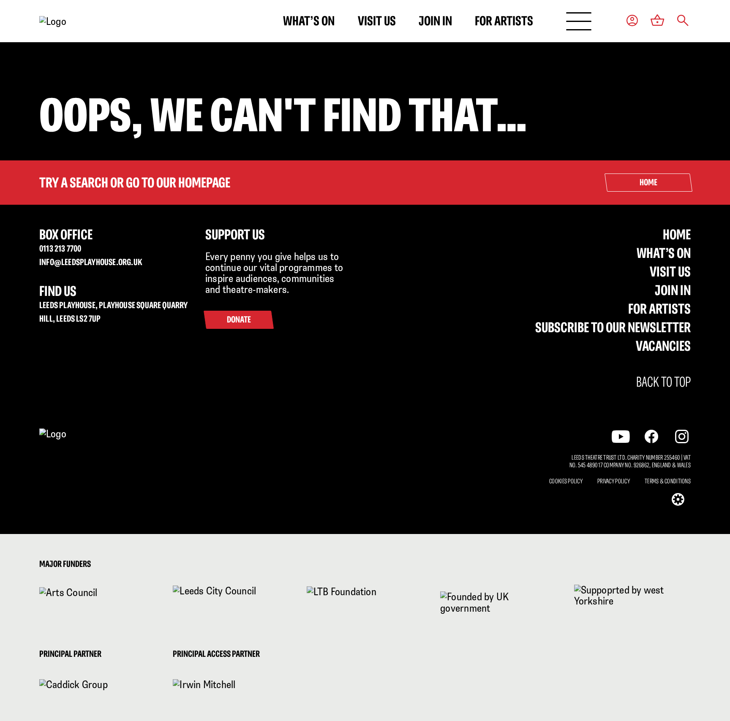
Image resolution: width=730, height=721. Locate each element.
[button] (683, 21)
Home (677, 234)
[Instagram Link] (682, 436)
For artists (504, 21)
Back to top (663, 382)
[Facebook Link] (651, 436)
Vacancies (663, 345)
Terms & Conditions (668, 481)
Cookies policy (566, 481)
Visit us (377, 21)
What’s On (664, 252)
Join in (435, 21)
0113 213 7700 (60, 248)
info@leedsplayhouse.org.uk (90, 262)
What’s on (309, 21)
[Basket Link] (658, 21)
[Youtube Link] (621, 436)
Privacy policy (613, 481)
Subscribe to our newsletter (613, 327)
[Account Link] (632, 21)
